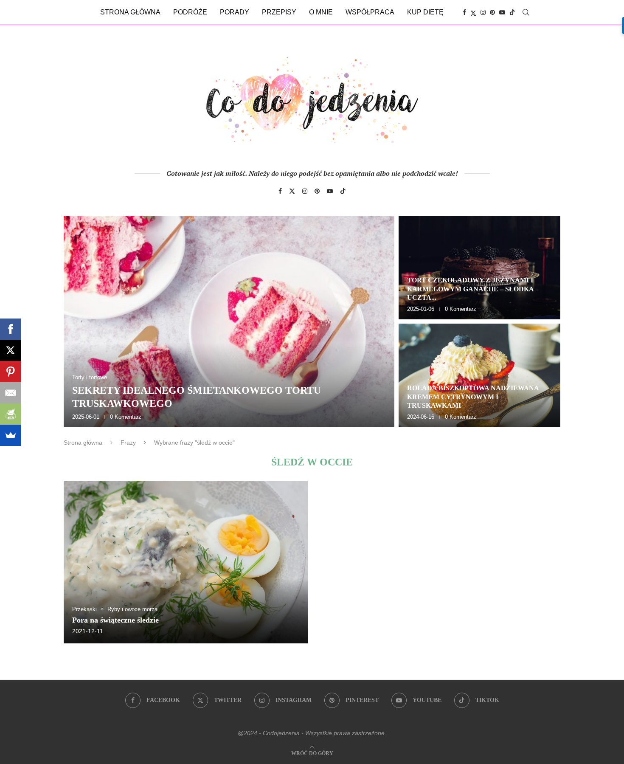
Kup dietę (425, 12)
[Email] (10, 392)
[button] (79, 321)
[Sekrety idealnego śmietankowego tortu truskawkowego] (229, 321)
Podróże (190, 12)
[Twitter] (473, 12)
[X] (10, 350)
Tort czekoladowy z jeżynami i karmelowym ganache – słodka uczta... (470, 289)
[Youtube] (502, 12)
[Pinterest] (492, 12)
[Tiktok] (512, 12)
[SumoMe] (10, 435)
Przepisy (279, 12)
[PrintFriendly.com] (10, 414)
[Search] (526, 12)
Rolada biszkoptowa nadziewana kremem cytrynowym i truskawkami (473, 396)
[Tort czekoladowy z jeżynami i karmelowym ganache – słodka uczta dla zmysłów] (479, 267)
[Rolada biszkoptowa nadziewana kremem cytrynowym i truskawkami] (479, 375)
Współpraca (370, 12)
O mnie (321, 12)
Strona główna (130, 12)
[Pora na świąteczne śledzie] (186, 562)
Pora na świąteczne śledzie (115, 620)
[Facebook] (464, 12)
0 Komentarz (125, 417)
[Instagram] (483, 12)
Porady (234, 12)
